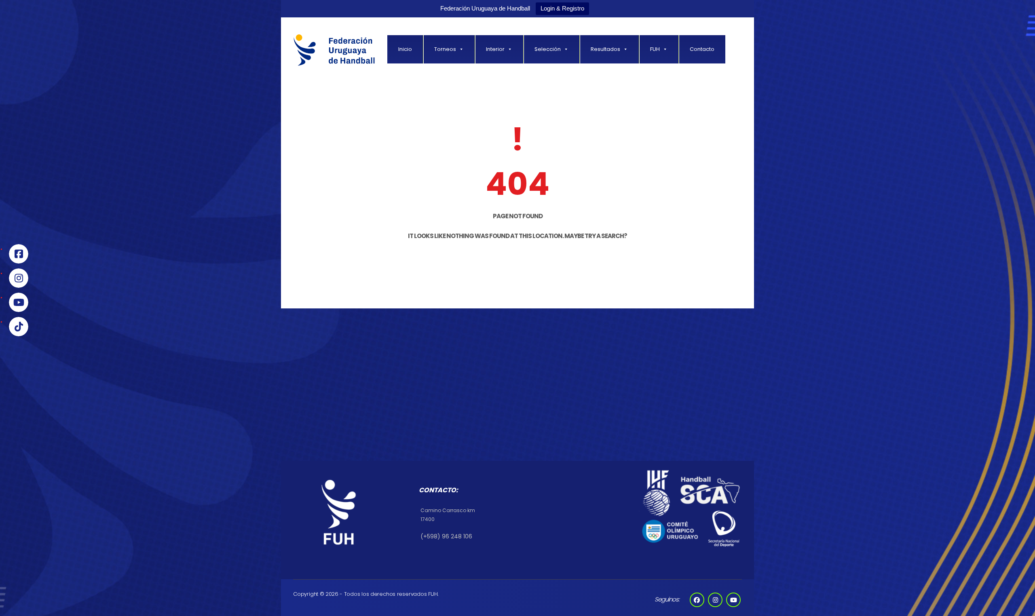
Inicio (405, 49)
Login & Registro (562, 8)
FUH (655, 49)
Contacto (702, 49)
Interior (495, 49)
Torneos (445, 49)
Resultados (605, 49)
